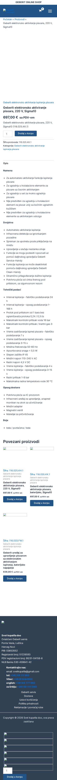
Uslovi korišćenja (28, 699)
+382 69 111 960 (19, 675)
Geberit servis (28, 692)
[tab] (28, 163)
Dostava (28, 696)
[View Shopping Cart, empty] (40, 11)
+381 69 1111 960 (27, 686)
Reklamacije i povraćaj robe (28, 707)
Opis (5, 163)
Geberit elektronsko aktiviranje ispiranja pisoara (28, 102)
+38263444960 (23, 679)
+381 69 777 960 (25, 683)
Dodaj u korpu (26, 133)
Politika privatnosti (28, 703)
